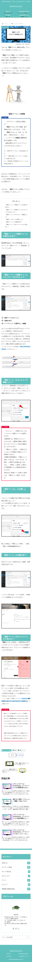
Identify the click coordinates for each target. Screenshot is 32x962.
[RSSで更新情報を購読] (18, 928)
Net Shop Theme (23, 953)
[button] (28, 937)
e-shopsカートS (23, 956)
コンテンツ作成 (7, 750)
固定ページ (22, 750)
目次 (13, 201)
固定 (15, 750)
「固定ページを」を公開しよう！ (14, 219)
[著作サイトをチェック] (13, 928)
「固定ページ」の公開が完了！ (13, 222)
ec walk (9, 956)
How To (9, 953)
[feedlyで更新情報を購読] (16, 928)
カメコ (16, 914)
